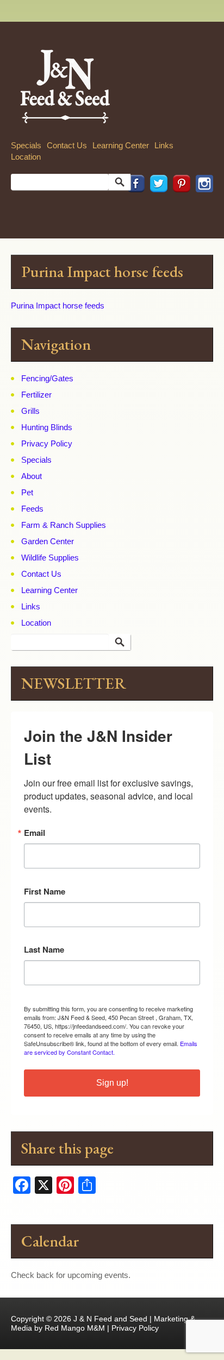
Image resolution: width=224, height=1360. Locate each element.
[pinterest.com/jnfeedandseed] (178, 207)
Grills (30, 410)
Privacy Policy (46, 443)
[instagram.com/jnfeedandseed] (201, 207)
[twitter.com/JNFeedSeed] (156, 207)
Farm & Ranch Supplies (63, 525)
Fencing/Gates (47, 378)
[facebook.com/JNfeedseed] (133, 207)
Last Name (44, 950)
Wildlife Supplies (50, 557)
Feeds (32, 508)
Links (163, 145)
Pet (27, 492)
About (31, 476)
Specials (26, 145)
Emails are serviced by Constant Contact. (110, 1047)
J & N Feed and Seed (110, 1318)
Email (34, 833)
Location (26, 156)
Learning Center (120, 145)
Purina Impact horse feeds (57, 305)
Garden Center (47, 541)
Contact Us (67, 145)
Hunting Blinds (46, 427)
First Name (44, 891)
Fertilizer (36, 394)
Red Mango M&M (75, 1328)
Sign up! (112, 1082)
